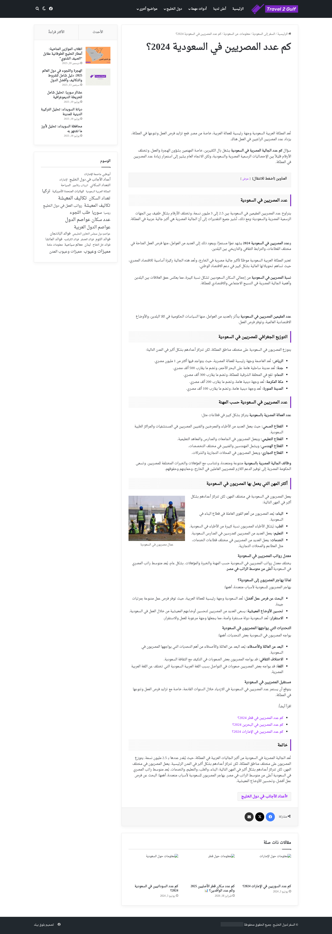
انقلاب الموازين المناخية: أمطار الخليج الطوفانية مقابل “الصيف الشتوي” (62, 54)
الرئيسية (238, 9)
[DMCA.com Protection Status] (232, 926)
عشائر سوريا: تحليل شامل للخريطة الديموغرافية (64, 95)
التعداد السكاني (100, 185)
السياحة (66, 185)
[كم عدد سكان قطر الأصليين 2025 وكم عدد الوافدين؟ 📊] (210, 868)
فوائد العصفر (87, 240)
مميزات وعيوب (97, 251)
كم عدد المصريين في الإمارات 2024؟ (257, 732)
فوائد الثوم (103, 239)
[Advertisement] (210, 90)
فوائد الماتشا (53, 239)
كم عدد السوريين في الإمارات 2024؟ (267, 886)
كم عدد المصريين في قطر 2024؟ (260, 718)
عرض (245, 178)
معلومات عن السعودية (236, 34)
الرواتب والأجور (80, 186)
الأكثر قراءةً (56, 32)
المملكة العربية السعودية (98, 192)
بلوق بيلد (39, 925)
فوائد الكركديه (71, 239)
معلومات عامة (55, 245)
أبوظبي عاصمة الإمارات (97, 174)
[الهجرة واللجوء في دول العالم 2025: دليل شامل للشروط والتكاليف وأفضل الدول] (98, 77)
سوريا (97, 212)
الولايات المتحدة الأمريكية (68, 191)
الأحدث (98, 32)
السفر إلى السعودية (263, 34)
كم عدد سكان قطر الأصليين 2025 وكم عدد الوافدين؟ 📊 (213, 888)
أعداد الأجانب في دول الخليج (263, 796)
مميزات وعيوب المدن (65, 252)
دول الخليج (174, 9)
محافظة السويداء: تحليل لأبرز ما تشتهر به (61, 128)
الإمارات (63, 180)
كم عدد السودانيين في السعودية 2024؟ (156, 888)
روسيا (107, 213)
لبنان (87, 245)
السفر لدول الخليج (284, 925)
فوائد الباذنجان (60, 234)
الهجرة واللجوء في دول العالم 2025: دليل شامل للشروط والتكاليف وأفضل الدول (62, 75)
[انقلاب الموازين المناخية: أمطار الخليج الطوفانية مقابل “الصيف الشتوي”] (98, 55)
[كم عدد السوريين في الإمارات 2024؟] (266, 868)
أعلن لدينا (219, 9)
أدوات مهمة (199, 9)
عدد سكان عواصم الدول (87, 220)
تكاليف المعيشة (72, 198)
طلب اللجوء (80, 212)
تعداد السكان (99, 198)
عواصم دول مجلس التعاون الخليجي (91, 234)
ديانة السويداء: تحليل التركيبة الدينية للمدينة (61, 112)
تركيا (46, 191)
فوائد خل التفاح (101, 245)
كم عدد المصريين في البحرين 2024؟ (257, 725)
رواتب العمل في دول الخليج (62, 206)
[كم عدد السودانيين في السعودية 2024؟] (153, 868)
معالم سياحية (73, 245)
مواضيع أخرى (148, 9)
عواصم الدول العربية (92, 227)
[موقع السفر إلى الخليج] (274, 9)
